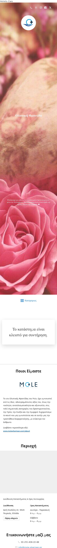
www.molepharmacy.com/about (16, 431)
